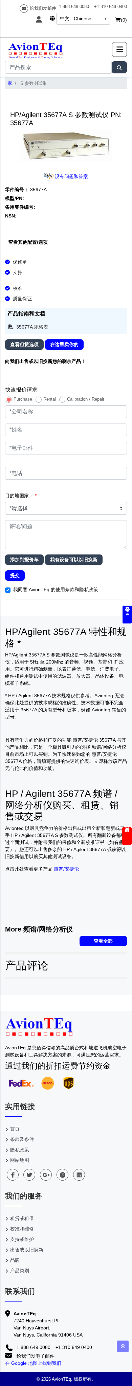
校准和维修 (22, 1228)
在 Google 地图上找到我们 (33, 1363)
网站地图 (19, 1160)
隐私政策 (19, 1149)
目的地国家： (21, 495)
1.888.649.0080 (74, 6)
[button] (119, 49)
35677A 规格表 (31, 327)
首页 (15, 1128)
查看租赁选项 (24, 344)
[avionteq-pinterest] (62, 1175)
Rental (49, 399)
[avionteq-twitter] (29, 1175)
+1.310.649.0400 (110, 6)
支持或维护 (22, 1239)
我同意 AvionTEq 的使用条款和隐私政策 (55, 589)
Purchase (23, 399)
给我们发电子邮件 (34, 1356)
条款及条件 (22, 1139)
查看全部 (103, 941)
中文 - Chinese (75, 18)
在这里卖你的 (64, 344)
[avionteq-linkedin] (79, 1175)
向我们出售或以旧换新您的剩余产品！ (45, 361)
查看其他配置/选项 (28, 242)
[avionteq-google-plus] (46, 1175)
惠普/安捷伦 (66, 869)
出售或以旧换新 (26, 1249)
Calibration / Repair (85, 399)
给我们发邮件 (43, 8)
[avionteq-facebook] (13, 1175)
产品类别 (19, 1270)
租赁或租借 (22, 1218)
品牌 (15, 1260)
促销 (127, 836)
